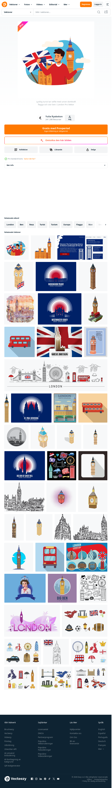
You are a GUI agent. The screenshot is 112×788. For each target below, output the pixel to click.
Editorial (53, 4)
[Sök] (98, 12)
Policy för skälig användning (91, 781)
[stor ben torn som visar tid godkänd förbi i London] (92, 276)
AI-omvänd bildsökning (9, 754)
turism (54, 224)
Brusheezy (9, 729)
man (91, 224)
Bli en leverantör (73, 742)
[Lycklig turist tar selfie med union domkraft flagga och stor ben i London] (16, 247)
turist (42, 224)
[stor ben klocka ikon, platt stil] (95, 437)
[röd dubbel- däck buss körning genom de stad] (19, 342)
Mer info (10, 165)
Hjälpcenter (74, 729)
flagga (79, 224)
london (10, 224)
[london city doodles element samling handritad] (61, 465)
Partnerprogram (44, 737)
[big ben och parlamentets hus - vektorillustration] (90, 527)
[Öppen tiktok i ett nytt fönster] (49, 779)
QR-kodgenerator (12, 765)
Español (99, 733)
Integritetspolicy (99, 779)
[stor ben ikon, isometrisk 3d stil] (69, 437)
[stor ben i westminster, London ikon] (39, 527)
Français (100, 745)
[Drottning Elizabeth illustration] (25, 588)
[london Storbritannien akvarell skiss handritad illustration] (20, 309)
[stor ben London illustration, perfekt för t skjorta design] (16, 437)
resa (31, 224)
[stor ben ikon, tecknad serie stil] (43, 437)
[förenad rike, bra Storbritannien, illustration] (59, 342)
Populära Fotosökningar (43, 748)
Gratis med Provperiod (56, 129)
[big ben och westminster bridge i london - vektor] (24, 497)
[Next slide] (101, 224)
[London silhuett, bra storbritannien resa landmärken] (55, 375)
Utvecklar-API (10, 749)
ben (21, 224)
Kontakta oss (74, 733)
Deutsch (100, 741)
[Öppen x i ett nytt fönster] (54, 779)
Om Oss (72, 737)
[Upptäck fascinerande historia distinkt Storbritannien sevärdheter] (82, 247)
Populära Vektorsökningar (44, 742)
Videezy (7, 737)
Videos (39, 4)
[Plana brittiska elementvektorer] (89, 652)
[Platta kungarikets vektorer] (84, 621)
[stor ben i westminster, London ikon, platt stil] (92, 465)
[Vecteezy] (4, 4)
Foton (27, 4)
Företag (7, 741)
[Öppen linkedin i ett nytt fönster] (41, 779)
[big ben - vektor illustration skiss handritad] (63, 527)
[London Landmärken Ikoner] (86, 557)
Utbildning (9, 745)
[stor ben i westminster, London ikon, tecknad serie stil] (92, 497)
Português (101, 737)
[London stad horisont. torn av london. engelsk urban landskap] (32, 621)
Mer (65, 4)
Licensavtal (42, 729)
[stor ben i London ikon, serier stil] (61, 497)
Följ (69, 119)
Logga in (98, 4)
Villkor (87, 779)
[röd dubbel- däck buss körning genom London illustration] (49, 557)
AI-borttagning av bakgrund (12, 760)
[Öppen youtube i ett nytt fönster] (58, 779)
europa (67, 224)
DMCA (40, 733)
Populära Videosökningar (44, 754)
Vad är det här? (29, 159)
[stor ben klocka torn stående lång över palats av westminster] (43, 247)
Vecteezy (8, 733)
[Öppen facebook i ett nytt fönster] (32, 779)
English (99, 729)
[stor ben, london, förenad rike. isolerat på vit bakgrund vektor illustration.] (6, 408)
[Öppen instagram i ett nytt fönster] (36, 779)
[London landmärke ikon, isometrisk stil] (18, 276)
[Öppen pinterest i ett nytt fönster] (45, 779)
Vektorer (13, 4)
